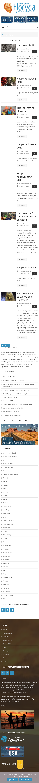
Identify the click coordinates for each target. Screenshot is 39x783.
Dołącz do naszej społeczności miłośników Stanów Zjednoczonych (18, 385)
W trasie (5, 581)
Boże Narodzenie (8, 464)
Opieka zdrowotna (8, 520)
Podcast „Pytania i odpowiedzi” (12, 415)
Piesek (5, 531)
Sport (4, 570)
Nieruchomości (7, 513)
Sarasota (5, 567)
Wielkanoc (6, 584)
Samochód (6, 563)
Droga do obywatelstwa (10, 474)
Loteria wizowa (7, 506)
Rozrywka (6, 560)
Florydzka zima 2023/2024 (11, 411)
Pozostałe (6, 549)
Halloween (6, 492)
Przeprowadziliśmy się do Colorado (13, 381)
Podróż (5, 538)
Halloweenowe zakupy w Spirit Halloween (25, 297)
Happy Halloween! (26, 267)
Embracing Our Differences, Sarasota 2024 (16, 390)
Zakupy (5, 599)
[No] (37, 777)
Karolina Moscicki (24, 51)
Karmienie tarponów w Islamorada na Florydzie (17, 404)
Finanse (5, 485)
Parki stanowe (7, 528)
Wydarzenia (6, 592)
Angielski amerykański (9, 453)
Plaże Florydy (7, 535)
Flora (4, 488)
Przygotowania (7, 552)
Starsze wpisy (6, 345)
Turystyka (6, 636)
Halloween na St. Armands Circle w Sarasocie (26, 216)
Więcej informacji (25, 780)
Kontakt (5, 661)
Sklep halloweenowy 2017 (24, 177)
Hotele (5, 496)
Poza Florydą (7, 545)
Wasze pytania (7, 651)
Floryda (5, 629)
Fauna (5, 481)
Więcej (23, 70)
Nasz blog (6, 510)
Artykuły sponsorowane (10, 456)
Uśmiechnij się (7, 577)
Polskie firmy (7, 644)
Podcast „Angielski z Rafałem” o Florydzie (15, 394)
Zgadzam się (12, 780)
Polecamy (6, 654)
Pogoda (5, 542)
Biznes (5, 460)
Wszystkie (6, 588)
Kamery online (7, 640)
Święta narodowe (8, 574)
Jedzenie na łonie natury (10, 397)
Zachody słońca (8, 595)
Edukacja (5, 478)
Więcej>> (3, 706)
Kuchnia (5, 503)
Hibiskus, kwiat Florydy (10, 401)
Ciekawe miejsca (8, 467)
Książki (5, 499)
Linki (4, 647)
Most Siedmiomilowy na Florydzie (13, 408)
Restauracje (6, 556)
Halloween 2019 (25, 45)
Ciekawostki (6, 471)
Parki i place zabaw (8, 524)
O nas (4, 517)
